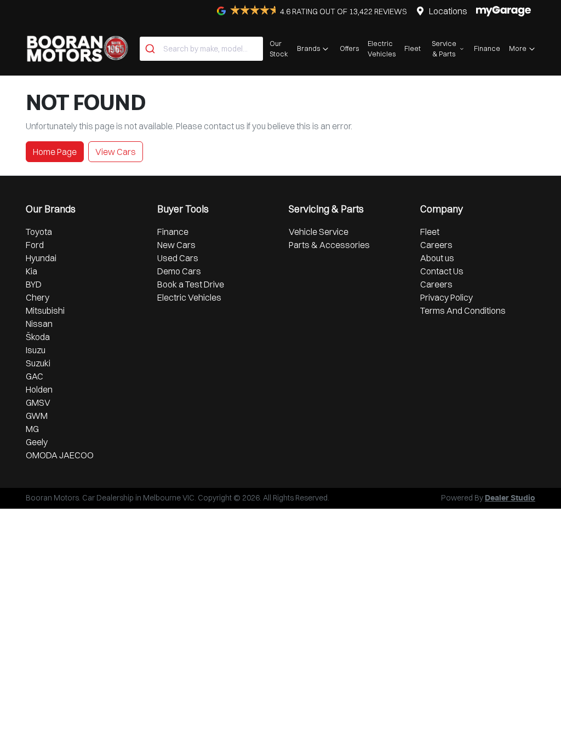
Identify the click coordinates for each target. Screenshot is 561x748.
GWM (37, 415)
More (517, 48)
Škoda (38, 336)
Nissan (39, 323)
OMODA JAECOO (60, 455)
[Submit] (151, 49)
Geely (37, 441)
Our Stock (279, 48)
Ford (35, 244)
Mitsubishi (45, 310)
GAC (34, 376)
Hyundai (41, 257)
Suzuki (38, 363)
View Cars (115, 151)
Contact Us (441, 271)
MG (32, 428)
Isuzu (35, 349)
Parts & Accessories (329, 244)
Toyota (39, 231)
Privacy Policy (446, 297)
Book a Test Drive (190, 284)
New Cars (176, 244)
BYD (34, 284)
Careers (436, 244)
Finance (487, 48)
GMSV (38, 402)
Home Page (55, 151)
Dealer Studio (510, 498)
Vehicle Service (318, 231)
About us (437, 257)
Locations (448, 10)
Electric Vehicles (382, 48)
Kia (31, 271)
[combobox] (201, 49)
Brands (308, 48)
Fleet (412, 48)
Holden (39, 389)
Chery (37, 297)
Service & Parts (444, 48)
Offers (349, 48)
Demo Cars (179, 271)
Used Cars (177, 257)
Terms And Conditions (463, 310)
